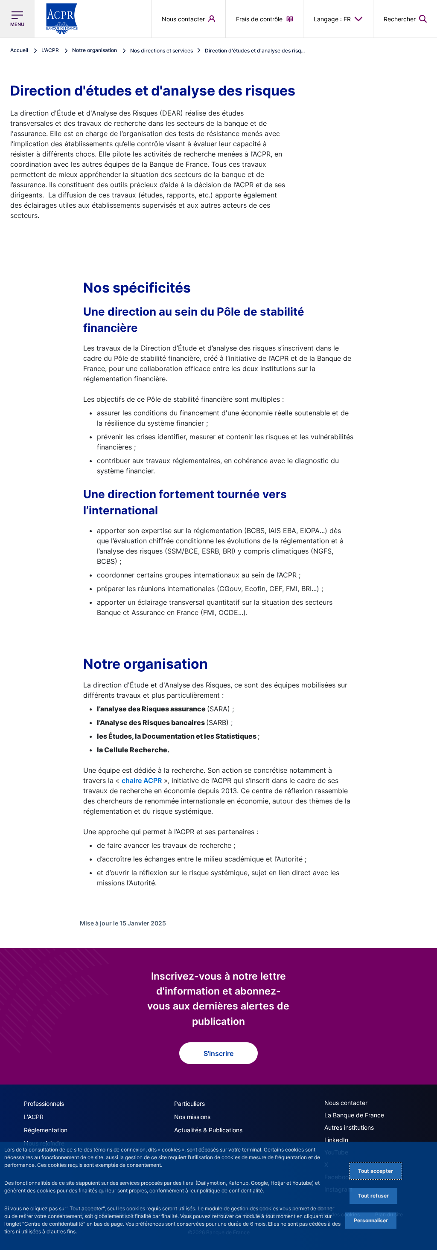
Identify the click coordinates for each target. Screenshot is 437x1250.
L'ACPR (34, 1116)
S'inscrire (218, 1053)
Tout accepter (375, 1171)
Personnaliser (371, 1220)
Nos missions (192, 1116)
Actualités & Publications (208, 1130)
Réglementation (45, 1130)
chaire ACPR (142, 780)
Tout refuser (373, 1195)
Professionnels (44, 1103)
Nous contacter (345, 1102)
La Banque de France (354, 1115)
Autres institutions (349, 1127)
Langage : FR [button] (332, 19)
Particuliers (189, 1103)
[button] (405, 19)
